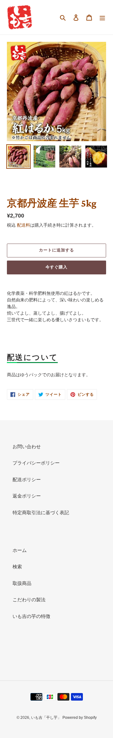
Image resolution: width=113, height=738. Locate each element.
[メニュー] (102, 17)
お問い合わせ (27, 446)
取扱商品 (22, 583)
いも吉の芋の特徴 (31, 616)
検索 (17, 566)
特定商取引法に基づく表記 (41, 512)
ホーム (20, 550)
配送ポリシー (27, 479)
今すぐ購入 (56, 267)
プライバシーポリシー (36, 462)
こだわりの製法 (29, 599)
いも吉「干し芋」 (46, 717)
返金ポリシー (27, 495)
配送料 (23, 225)
